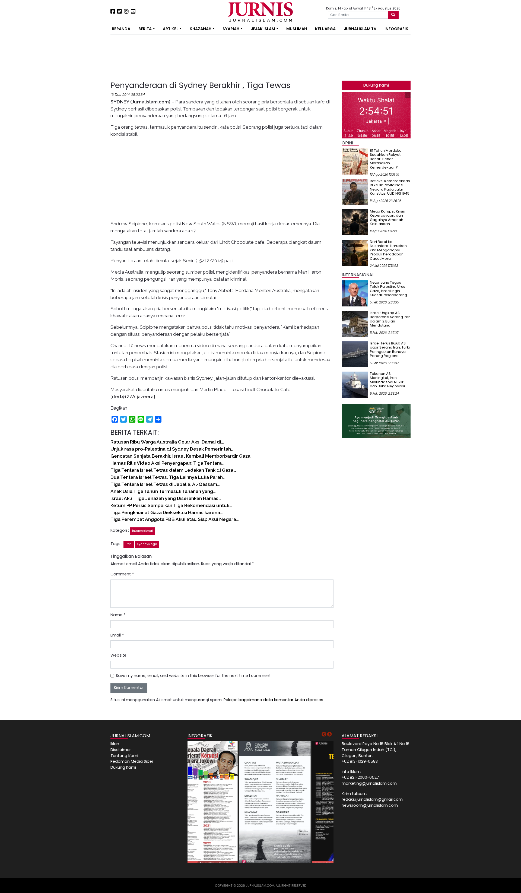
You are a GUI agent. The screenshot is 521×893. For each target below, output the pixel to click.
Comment (122, 574)
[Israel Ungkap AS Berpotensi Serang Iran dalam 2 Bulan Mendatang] (355, 323)
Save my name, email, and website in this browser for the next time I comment (193, 675)
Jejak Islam (263, 28)
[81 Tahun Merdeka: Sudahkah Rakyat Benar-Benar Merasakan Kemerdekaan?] (355, 161)
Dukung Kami (376, 85)
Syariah (231, 28)
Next (329, 734)
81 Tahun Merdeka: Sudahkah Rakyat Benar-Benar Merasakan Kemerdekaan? (386, 159)
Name (117, 615)
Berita (145, 28)
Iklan (114, 743)
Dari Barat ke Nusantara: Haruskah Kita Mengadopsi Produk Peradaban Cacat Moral (388, 250)
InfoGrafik (396, 28)
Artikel (170, 28)
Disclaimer (120, 749)
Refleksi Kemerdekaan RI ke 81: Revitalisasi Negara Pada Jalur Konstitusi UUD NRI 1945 (390, 187)
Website (118, 655)
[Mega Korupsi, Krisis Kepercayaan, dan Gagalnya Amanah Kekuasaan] (355, 222)
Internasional (142, 531)
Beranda (121, 28)
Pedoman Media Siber (131, 761)
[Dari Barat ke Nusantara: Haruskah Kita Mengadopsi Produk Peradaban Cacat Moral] (355, 252)
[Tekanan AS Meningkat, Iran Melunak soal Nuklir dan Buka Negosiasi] (355, 384)
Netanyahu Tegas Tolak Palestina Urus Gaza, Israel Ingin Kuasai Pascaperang (388, 289)
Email (117, 635)
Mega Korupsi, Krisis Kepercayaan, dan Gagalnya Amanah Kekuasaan (387, 218)
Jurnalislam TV (360, 28)
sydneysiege (147, 544)
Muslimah (296, 28)
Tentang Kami (124, 755)
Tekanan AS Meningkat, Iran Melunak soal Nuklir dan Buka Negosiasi (387, 380)
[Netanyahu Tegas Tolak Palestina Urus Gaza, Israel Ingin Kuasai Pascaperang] (355, 293)
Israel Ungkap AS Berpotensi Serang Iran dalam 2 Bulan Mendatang (390, 319)
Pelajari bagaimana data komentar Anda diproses (273, 699)
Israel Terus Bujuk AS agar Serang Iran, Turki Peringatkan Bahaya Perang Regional (390, 350)
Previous (324, 734)
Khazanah (200, 28)
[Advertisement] (93, 100)
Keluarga (325, 28)
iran (129, 544)
